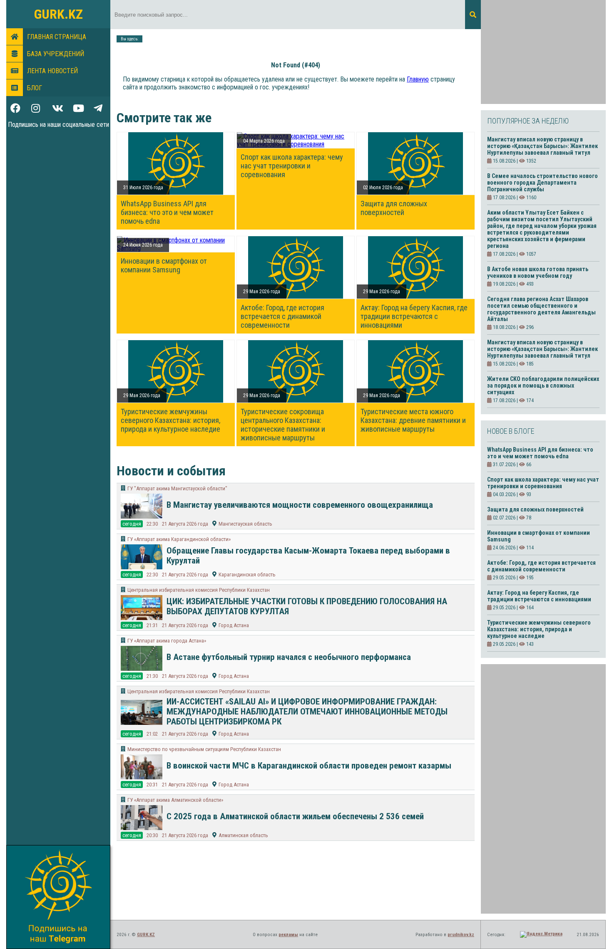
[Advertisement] (543, 52)
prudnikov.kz (461, 934)
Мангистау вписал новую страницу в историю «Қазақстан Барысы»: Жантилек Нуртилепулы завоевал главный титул (542, 146)
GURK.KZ (58, 14)
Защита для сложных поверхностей (394, 208)
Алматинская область (243, 835)
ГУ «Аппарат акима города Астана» (166, 641)
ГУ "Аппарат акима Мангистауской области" (177, 488)
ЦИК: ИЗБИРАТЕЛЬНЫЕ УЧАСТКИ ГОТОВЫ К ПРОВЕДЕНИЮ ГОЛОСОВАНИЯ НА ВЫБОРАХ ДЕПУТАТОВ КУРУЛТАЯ (307, 606)
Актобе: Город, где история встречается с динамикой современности (282, 316)
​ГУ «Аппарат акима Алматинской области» (175, 800)
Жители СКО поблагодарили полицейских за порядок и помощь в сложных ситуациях (543, 385)
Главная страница (56, 37)
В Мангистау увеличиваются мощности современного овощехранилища (300, 505)
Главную (418, 79)
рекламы (288, 934)
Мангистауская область (245, 524)
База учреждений (55, 54)
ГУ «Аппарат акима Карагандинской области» (179, 539)
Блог (34, 88)
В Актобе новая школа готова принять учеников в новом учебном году (537, 272)
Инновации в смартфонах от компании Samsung (164, 265)
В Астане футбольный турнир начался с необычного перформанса (289, 657)
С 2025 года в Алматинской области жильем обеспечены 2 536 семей (295, 816)
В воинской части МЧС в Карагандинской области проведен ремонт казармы (309, 766)
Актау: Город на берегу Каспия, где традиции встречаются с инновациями (414, 316)
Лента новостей (52, 71)
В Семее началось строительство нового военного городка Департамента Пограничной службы (542, 183)
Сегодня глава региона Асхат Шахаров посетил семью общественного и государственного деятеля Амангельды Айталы (541, 309)
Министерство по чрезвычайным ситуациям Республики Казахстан (204, 749)
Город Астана (234, 625)
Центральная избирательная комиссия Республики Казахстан (198, 590)
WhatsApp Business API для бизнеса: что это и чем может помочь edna (167, 212)
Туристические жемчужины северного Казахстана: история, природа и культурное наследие (170, 420)
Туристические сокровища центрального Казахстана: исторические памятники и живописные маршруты (283, 424)
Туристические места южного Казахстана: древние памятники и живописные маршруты (413, 420)
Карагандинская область (247, 574)
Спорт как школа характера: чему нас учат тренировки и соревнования (292, 166)
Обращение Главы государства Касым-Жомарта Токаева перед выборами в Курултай (308, 556)
